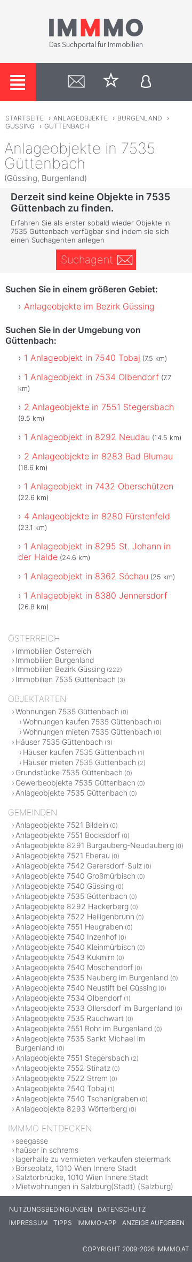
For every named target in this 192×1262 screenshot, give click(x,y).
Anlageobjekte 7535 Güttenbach (71, 792)
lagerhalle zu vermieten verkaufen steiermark (93, 1158)
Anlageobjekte (80, 118)
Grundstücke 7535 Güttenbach (69, 772)
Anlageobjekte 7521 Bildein (61, 824)
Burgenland (139, 118)
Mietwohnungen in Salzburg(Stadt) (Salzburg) (94, 1186)
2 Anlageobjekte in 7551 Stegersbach (99, 407)
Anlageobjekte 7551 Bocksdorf (67, 835)
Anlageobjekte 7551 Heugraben (69, 926)
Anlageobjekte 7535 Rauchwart (69, 1018)
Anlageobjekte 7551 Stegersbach (72, 1057)
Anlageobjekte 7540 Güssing (64, 885)
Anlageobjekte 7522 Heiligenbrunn (74, 916)
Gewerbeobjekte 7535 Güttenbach (75, 782)
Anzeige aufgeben (153, 1223)
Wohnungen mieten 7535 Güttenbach (87, 731)
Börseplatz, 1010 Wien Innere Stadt (76, 1168)
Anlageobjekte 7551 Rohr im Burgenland (84, 1028)
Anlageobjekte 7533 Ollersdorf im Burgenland (94, 1007)
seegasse (31, 1140)
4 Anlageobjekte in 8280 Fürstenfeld (97, 516)
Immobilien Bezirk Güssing (60, 669)
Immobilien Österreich (53, 650)
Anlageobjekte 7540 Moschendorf (74, 967)
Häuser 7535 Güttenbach (59, 741)
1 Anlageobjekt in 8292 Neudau (87, 437)
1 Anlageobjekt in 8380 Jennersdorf (95, 595)
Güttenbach (66, 126)
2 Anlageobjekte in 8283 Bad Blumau (98, 456)
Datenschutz (122, 1209)
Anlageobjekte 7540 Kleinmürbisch (75, 946)
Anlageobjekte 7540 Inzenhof (66, 936)
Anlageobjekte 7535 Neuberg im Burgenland (92, 977)
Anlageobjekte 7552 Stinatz (62, 1067)
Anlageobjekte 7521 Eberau (62, 855)
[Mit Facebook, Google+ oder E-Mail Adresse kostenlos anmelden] (146, 82)
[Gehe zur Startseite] (96, 46)
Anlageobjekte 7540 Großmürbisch (75, 875)
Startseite (24, 118)
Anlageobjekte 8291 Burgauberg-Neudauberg (94, 845)
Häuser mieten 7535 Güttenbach (79, 762)
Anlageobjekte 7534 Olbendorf (68, 997)
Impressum (28, 1223)
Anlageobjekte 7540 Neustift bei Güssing (86, 987)
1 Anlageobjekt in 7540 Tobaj (82, 357)
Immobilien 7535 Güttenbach (65, 679)
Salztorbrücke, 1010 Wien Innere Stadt (81, 1177)
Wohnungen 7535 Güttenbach (67, 711)
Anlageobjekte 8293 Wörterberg (71, 1108)
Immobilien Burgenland (54, 659)
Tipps (62, 1223)
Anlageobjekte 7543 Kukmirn (65, 957)
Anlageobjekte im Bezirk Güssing (89, 306)
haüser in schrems (46, 1149)
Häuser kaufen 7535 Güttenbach (79, 752)
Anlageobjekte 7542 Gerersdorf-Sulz (78, 865)
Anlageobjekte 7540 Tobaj (60, 1088)
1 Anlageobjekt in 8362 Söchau (86, 576)
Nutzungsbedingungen (50, 1209)
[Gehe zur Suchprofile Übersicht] (76, 82)
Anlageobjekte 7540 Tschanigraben (76, 1098)
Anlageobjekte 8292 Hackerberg (72, 906)
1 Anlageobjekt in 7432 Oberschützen (98, 486)
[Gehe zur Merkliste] (111, 82)
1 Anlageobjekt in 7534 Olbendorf (91, 377)
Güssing (20, 126)
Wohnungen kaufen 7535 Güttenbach (87, 721)
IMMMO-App (97, 1223)
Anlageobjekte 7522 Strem (61, 1078)
